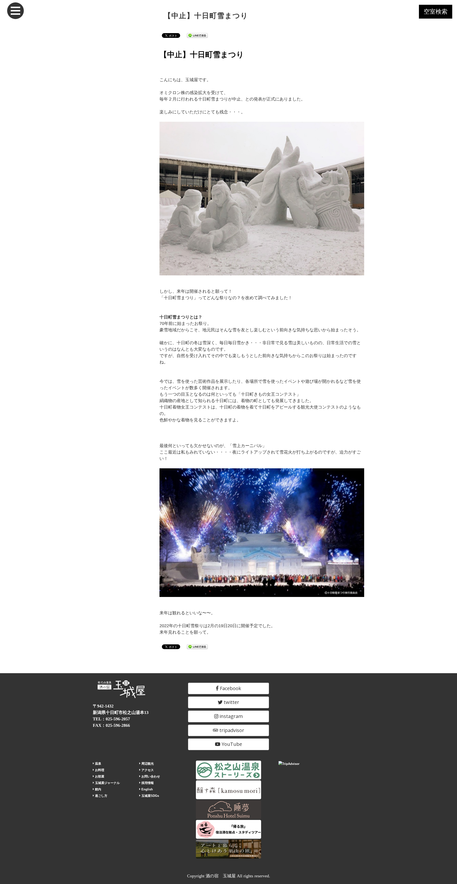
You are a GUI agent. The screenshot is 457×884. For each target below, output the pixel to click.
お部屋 (99, 776)
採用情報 (147, 783)
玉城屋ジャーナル (107, 783)
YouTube (231, 744)
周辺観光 (147, 763)
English (146, 789)
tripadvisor (231, 730)
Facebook (230, 688)
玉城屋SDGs (149, 796)
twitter (231, 702)
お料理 (99, 770)
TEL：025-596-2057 (111, 719)
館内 (97, 789)
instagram (230, 716)
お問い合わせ (150, 776)
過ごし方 (100, 796)
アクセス (147, 770)
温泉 (97, 763)
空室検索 (435, 11)
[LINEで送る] (197, 35)
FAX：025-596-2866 (111, 725)
